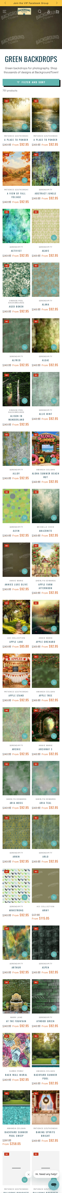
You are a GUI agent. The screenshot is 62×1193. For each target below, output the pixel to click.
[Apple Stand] (16, 671)
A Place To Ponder (16, 139)
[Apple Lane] (16, 617)
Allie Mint (45, 414)
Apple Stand (16, 695)
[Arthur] (16, 943)
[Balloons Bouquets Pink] (45, 1168)
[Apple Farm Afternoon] (45, 560)
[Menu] (4, 11)
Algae (45, 360)
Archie (16, 749)
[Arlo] (45, 832)
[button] (39, 11)
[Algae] (45, 335)
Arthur (16, 967)
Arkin (16, 856)
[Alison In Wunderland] (16, 389)
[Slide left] (5, 3)
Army (45, 910)
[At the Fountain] (16, 996)
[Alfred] (16, 335)
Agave (45, 250)
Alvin (16, 530)
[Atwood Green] (45, 996)
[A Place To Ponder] (16, 115)
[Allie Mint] (45, 389)
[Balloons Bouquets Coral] (16, 1168)
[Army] (45, 885)
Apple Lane (16, 641)
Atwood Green (46, 1021)
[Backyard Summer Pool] (45, 1050)
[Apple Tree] (45, 671)
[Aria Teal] (45, 778)
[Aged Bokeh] (16, 280)
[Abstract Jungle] (45, 169)
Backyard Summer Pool (45, 1076)
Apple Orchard (45, 641)
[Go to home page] (24, 11)
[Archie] (16, 724)
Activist (16, 250)
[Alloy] (16, 449)
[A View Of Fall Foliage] (16, 169)
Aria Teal (45, 803)
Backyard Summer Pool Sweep (16, 1133)
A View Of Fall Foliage (16, 195)
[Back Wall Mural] (16, 1050)
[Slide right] (56, 3)
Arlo (46, 856)
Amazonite (45, 530)
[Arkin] (16, 832)
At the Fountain (16, 1021)
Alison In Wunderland (16, 417)
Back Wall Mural (16, 1074)
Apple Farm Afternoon (45, 586)
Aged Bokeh (16, 306)
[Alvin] (16, 506)
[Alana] (45, 280)
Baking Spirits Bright (45, 1133)
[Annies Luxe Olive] (16, 560)
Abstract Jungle (45, 193)
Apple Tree (46, 695)
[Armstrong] (16, 885)
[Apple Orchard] (45, 617)
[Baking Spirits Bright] (45, 1107)
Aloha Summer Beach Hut (45, 475)
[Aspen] (45, 943)
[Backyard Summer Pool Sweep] (16, 1107)
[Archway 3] (45, 724)
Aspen (45, 967)
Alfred (16, 360)
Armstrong (16, 910)
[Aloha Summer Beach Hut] (45, 449)
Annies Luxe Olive (16, 584)
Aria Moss (16, 803)
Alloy (16, 473)
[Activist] (16, 226)
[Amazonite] (45, 506)
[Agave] (45, 226)
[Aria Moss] (16, 778)
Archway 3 (45, 749)
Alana (45, 304)
